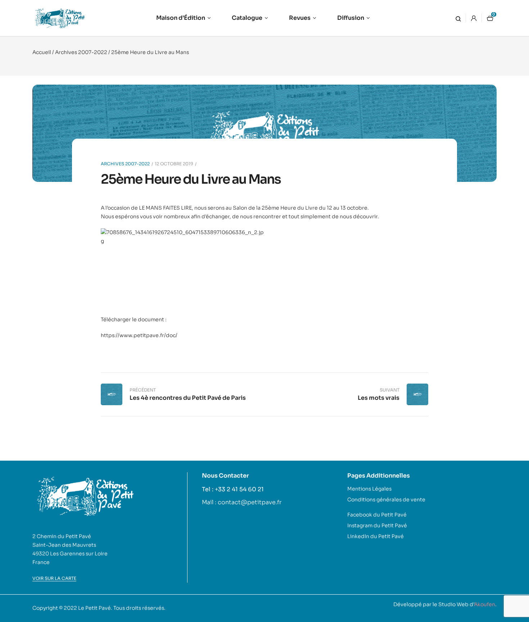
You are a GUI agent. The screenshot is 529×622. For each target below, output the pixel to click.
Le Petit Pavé (94, 608)
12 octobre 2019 (174, 163)
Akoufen (484, 604)
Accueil (41, 52)
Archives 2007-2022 (81, 52)
